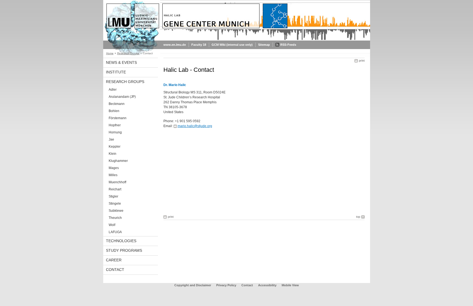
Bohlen (114, 111)
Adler (113, 89)
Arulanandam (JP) (122, 97)
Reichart (115, 189)
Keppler (114, 146)
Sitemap (264, 44)
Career (114, 260)
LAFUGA (115, 232)
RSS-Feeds (288, 44)
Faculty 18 (198, 44)
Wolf (112, 225)
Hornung (115, 132)
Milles (113, 175)
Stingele (115, 203)
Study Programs (124, 250)
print (362, 60)
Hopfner (115, 125)
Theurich (115, 218)
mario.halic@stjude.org (195, 126)
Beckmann (117, 104)
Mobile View (290, 285)
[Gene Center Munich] (236, 39)
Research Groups (128, 53)
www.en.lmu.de (174, 44)
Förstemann (117, 118)
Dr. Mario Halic (174, 85)
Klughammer (118, 161)
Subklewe (116, 211)
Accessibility (267, 285)
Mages (114, 168)
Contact (115, 269)
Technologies (121, 241)
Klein (112, 154)
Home (110, 53)
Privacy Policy (226, 285)
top (358, 216)
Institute (116, 72)
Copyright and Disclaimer (192, 285)
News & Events (121, 62)
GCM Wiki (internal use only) (232, 44)
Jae (111, 139)
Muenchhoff (117, 182)
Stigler (113, 196)
